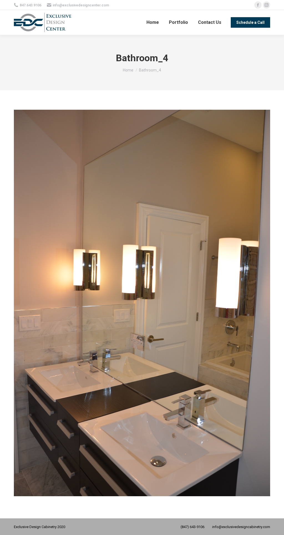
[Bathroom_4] (142, 303)
